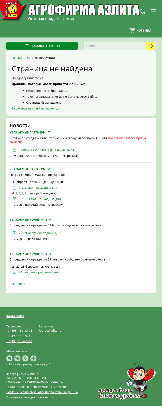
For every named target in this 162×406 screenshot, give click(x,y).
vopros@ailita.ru (50, 331)
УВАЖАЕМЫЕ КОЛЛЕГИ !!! (28, 220)
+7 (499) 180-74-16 (19, 336)
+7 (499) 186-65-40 (19, 341)
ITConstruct (59, 387)
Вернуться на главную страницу (35, 108)
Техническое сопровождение (27, 387)
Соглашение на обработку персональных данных (42, 392)
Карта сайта (15, 316)
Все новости (18, 284)
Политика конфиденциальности (29, 397)
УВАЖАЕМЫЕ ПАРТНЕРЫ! (28, 132)
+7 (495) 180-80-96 (19, 331)
